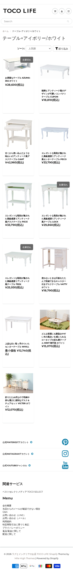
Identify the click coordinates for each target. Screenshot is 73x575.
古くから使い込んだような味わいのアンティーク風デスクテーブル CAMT (17, 156)
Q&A (5, 511)
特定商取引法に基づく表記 (16, 524)
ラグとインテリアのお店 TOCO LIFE (30, 554)
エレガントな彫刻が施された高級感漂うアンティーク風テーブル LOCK (54, 218)
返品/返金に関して (12, 531)
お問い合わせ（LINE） (14, 515)
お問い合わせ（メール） (15, 518)
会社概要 (7, 505)
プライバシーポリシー (14, 527)
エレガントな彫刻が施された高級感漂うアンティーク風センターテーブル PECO (54, 156)
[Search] (68, 21)
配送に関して (9, 534)
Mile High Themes (25, 558)
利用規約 (7, 521)
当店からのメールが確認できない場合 (21, 508)
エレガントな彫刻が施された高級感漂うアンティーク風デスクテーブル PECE (17, 218)
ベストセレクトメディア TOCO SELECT (23, 491)
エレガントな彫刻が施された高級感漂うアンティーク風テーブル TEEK (17, 281)
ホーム (6, 31)
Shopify (53, 554)
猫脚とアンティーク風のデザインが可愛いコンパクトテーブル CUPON (54, 93)
